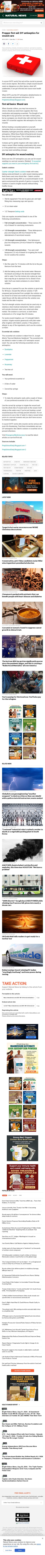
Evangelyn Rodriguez (15, 625)
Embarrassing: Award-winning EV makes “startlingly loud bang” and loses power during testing (21, 972)
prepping (9, 50)
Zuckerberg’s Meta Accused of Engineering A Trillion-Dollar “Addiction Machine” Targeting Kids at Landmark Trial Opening (21, 1229)
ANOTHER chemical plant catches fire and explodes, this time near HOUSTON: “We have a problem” (22, 867)
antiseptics (8, 48)
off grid (32, 49)
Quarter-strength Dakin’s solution (14, 172)
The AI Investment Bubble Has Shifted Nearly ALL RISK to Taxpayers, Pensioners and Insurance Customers (22, 1457)
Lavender (8, 354)
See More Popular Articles (22, 1370)
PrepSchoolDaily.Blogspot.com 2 (14, 450)
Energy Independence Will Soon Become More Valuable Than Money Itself (19, 1447)
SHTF (14, 50)
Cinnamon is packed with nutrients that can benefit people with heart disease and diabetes (22, 595)
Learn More (8, 1550)
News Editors (13, 659)
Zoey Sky (12, 39)
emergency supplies (35, 48)
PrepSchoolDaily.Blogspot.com (13, 100)
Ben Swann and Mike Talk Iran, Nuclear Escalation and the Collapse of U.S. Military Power (22, 1425)
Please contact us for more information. (13, 1016)
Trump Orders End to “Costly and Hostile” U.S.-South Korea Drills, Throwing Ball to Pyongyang (21, 1290)
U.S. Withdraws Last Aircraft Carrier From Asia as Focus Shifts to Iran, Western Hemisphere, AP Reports (20, 1330)
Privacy (4, 1529)
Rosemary (8, 365)
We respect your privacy (22, 1507)
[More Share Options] (17, 44)
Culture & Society (12, 30)
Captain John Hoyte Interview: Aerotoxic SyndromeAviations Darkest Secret (17, 1480)
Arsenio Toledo (13, 592)
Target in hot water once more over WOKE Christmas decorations (20, 528)
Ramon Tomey (13, 525)
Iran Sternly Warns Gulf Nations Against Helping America (20, 1243)
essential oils (5, 49)
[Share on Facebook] (8, 44)
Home (3, 30)
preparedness (38, 49)
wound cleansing (26, 50)
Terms (9, 1529)
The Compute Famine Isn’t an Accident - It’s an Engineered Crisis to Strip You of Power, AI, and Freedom (21, 1262)
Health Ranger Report (10, 1405)
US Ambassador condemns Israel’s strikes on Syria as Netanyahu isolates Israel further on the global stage (19, 1256)
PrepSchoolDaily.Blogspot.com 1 (14, 446)
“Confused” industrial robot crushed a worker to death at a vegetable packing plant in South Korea (22, 831)
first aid (12, 49)
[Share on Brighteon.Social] (4, 44)
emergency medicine (23, 48)
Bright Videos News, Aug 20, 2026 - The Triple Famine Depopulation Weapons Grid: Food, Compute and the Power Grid (22, 1469)
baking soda (19, 211)
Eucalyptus (9, 349)
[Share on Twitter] (13, 44)
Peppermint (9, 359)
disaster (14, 48)
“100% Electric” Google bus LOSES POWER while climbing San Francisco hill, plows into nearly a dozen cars (22, 903)
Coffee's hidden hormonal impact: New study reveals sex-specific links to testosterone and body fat (21, 1296)
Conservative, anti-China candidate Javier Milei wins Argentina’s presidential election (22, 562)
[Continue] (41, 1502)
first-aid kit (17, 49)
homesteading (25, 49)
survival (18, 50)
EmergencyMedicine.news (15, 435)
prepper (4, 50)
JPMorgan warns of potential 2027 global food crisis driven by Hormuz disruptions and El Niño (21, 1317)
